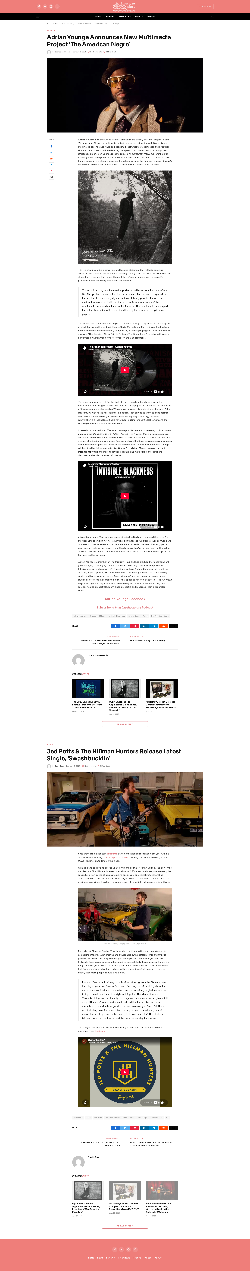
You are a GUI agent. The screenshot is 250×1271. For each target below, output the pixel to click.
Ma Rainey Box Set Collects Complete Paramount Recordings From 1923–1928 (161, 705)
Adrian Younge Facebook (125, 599)
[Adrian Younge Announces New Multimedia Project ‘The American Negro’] (125, 95)
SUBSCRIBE (205, 6)
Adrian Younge (80, 616)
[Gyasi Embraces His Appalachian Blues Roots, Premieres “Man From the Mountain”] (125, 688)
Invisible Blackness (117, 616)
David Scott (59, 766)
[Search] (212, 17)
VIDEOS (151, 16)
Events (51, 30)
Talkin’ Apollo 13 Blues (116, 857)
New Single (142, 1118)
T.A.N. (145, 616)
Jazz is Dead (133, 616)
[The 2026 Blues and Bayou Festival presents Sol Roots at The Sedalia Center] (88, 688)
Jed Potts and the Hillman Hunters (120, 1118)
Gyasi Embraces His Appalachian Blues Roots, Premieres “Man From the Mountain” (123, 706)
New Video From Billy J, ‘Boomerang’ (147, 640)
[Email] (51, 177)
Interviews (124, 1258)
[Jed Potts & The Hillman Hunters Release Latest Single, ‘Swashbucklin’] (125, 809)
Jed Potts (112, 853)
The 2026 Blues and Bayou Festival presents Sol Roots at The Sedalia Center (87, 705)
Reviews (110, 1258)
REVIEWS (109, 16)
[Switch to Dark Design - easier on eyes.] (208, 16)
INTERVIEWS (125, 16)
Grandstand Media (62, 52)
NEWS (98, 16)
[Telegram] (51, 164)
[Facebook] (51, 146)
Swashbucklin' (157, 1118)
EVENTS (139, 16)
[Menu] (38, 17)
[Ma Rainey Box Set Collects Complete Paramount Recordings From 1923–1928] (162, 688)
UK (167, 1118)
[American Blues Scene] (125, 6)
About (158, 1258)
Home (91, 1258)
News (50, 744)
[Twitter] (51, 152)
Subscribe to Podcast (125, 607)
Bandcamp (100, 1031)
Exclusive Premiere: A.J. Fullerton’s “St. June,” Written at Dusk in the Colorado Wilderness (158, 1207)
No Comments (96, 52)
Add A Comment (125, 724)
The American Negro (160, 616)
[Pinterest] (51, 170)
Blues (88, 1118)
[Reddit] (51, 158)
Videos (148, 1258)
